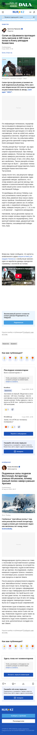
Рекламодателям (18, 721)
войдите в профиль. (12, 381)
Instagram (20, 451)
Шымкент (14, 343)
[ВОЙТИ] (34, 12)
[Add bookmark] (33, 683)
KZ (30, 12)
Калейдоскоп (6, 462)
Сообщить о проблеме (18, 716)
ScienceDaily (7, 529)
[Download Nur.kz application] (18, 4)
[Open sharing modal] (23, 683)
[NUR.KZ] (18, 12)
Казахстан (6, 343)
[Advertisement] (18, 108)
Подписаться (18, 322)
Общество (5, 24)
